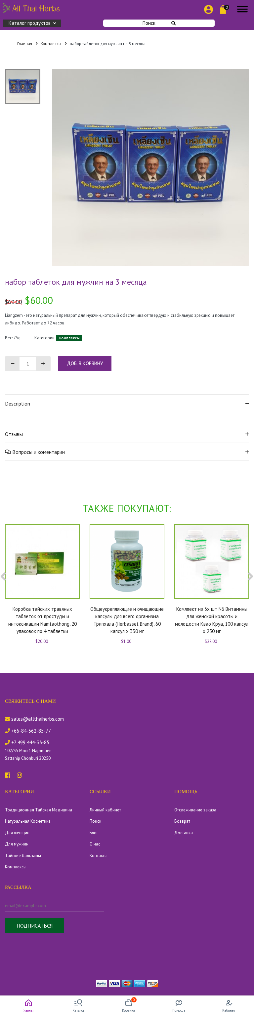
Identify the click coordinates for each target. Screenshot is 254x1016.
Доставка (183, 833)
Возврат (182, 821)
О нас (95, 844)
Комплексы (51, 43)
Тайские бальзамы (23, 855)
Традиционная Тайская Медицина (38, 810)
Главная (25, 43)
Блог (94, 833)
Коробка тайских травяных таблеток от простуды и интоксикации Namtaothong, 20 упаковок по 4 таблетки (42, 620)
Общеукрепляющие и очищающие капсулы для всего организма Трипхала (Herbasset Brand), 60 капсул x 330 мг (127, 620)
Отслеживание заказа (195, 810)
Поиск (149, 23)
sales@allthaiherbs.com (37, 719)
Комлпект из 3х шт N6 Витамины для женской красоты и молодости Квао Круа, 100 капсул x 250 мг (211, 620)
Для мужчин (16, 844)
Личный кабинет (105, 810)
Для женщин (17, 833)
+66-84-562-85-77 (30, 731)
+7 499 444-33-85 (29, 742)
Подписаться (35, 925)
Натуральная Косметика (28, 821)
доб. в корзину (85, 363)
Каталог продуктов (30, 23)
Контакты (98, 855)
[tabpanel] (150, 167)
